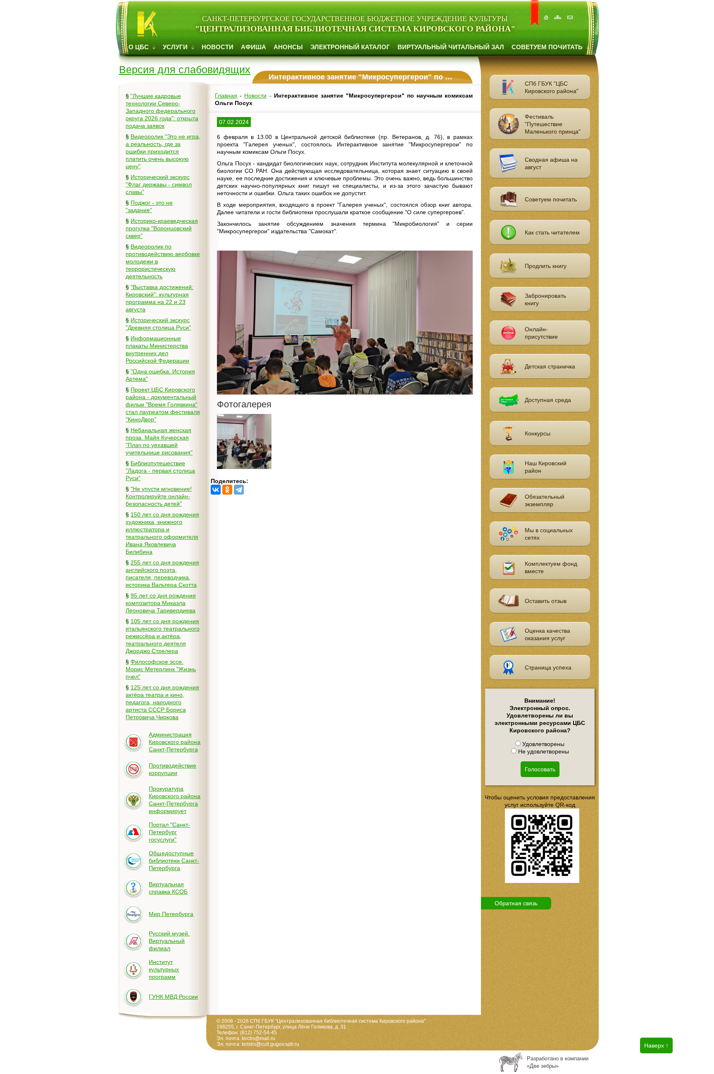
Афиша (253, 46)
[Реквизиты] (570, 13)
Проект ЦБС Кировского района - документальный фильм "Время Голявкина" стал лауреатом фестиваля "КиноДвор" (163, 404)
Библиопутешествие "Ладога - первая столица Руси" (160, 470)
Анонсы (288, 46)
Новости (217, 46)
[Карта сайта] (558, 13)
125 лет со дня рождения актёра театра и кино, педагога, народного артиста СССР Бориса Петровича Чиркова (162, 702)
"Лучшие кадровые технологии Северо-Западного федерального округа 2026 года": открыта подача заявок (162, 111)
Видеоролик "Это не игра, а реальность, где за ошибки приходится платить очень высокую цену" (163, 151)
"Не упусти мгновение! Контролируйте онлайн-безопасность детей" (159, 496)
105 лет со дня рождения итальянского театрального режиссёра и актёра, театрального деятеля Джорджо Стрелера (163, 636)
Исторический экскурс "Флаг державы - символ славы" (159, 184)
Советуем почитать (548, 46)
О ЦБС (139, 46)
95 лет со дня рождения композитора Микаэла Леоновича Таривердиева (161, 603)
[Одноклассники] (227, 490)
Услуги (176, 46)
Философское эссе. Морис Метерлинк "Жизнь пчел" (161, 669)
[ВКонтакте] (216, 490)
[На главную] (546, 13)
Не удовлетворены (542, 751)
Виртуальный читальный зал (450, 46)
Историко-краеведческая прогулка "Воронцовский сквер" (162, 228)
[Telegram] (239, 490)
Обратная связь (516, 903)
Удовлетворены (542, 744)
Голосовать (540, 769)
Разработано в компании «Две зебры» (557, 1062)
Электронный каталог (350, 46)
